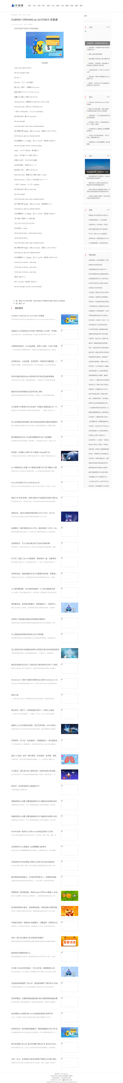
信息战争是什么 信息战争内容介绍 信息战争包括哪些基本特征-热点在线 (99, 324)
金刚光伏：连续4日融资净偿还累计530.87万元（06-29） (33, 513)
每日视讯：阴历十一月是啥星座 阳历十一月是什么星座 (32, 710)
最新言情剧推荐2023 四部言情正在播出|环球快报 (99, 472)
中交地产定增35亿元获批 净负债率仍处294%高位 (99, 283)
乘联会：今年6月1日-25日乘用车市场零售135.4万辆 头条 (98, 84)
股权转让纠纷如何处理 (95, 265)
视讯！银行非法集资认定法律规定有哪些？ (28, 938)
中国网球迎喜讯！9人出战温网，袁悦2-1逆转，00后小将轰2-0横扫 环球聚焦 (35, 346)
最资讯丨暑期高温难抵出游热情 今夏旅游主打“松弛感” (99, 343)
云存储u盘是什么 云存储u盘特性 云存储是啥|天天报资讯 (99, 430)
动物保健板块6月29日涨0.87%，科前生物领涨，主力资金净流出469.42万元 (99, 269)
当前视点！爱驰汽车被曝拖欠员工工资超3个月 (98, 77)
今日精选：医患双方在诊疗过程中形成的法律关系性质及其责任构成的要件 (99, 292)
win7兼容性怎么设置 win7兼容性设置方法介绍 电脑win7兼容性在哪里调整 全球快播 (35, 467)
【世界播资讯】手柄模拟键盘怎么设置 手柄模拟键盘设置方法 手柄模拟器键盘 (99, 421)
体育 (48, 6)
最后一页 (22, 303)
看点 (81, 6)
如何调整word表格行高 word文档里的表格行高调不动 (32, 1014)
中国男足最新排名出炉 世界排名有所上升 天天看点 (99, 315)
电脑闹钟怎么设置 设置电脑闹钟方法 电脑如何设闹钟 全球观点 (35, 816)
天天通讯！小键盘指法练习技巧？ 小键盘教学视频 (99, 417)
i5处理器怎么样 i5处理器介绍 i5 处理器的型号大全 (99, 477)
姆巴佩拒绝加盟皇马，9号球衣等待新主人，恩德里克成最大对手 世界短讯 (35, 877)
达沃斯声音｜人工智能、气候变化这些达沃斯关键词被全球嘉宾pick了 (99, 440)
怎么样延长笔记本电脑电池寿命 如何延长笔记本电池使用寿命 (35, 649)
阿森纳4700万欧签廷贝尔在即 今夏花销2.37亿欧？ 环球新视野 (35, 331)
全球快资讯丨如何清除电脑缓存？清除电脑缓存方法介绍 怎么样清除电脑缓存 (35, 1029)
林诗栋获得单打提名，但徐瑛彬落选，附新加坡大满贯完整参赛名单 (35, 907)
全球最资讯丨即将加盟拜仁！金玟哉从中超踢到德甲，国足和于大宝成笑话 (99, 311)
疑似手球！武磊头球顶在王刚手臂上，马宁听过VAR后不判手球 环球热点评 (99, 352)
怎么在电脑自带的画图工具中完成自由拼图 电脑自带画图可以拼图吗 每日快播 (35, 422)
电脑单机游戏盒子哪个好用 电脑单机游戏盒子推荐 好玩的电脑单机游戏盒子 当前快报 (99, 334)
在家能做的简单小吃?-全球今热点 (99, 278)
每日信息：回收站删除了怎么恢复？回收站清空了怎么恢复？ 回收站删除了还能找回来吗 (99, 486)
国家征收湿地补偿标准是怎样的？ (99, 463)
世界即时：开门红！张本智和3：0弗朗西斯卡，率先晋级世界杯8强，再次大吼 (35, 740)
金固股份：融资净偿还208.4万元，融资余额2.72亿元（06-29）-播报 (35, 528)
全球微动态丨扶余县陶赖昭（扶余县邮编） (98, 143)
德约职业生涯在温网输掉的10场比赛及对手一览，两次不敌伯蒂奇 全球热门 (99, 403)
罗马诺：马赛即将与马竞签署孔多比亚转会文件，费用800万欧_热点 (99, 454)
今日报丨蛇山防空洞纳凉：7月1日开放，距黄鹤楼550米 (33, 968)
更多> (108, 27)
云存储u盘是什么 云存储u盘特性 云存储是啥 (99, 371)
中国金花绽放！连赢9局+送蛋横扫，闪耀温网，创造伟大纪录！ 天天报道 (35, 923)
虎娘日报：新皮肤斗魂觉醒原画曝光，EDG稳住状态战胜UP (99, 449)
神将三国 (14, 695)
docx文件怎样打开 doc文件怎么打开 (25, 483)
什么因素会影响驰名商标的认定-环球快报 (27, 634)
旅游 (57, 6)
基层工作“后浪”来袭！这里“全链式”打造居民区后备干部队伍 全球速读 (42, 301)
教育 (67, 6)
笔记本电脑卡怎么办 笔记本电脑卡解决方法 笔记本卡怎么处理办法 (35, 1044)
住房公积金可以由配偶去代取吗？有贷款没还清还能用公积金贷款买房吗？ (98, 190)
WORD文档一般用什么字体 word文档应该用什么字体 (32, 831)
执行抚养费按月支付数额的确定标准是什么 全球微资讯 (99, 274)
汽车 (34, 6)
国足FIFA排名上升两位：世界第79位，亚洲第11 (99, 444)
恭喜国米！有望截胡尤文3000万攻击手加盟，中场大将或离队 (99, 389)
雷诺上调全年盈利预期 (95, 54)
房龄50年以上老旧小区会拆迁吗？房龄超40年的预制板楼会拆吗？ (98, 184)
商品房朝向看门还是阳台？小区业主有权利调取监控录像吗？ (98, 177)
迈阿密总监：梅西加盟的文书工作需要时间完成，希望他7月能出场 (35, 574)
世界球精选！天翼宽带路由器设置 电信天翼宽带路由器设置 (34, 998)
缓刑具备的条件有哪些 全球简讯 (98, 467)
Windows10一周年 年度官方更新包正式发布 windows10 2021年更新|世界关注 (35, 680)
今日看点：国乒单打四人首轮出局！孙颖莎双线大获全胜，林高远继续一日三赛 (35, 771)
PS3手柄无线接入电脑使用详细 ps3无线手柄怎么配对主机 (99, 329)
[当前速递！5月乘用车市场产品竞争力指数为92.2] (97, 37)
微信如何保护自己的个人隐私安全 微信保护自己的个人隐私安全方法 (35, 665)
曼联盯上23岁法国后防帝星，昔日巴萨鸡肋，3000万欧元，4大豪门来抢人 (35, 725)
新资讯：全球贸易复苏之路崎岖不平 (25, 786)
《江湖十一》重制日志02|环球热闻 (99, 380)
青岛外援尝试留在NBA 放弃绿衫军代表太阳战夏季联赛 (32, 376)
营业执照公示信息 (68, 1080)
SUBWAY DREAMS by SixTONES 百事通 (27, 316)
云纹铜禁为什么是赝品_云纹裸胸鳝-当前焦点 (28, 847)
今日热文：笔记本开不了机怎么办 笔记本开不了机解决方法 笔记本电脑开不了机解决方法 (99, 426)
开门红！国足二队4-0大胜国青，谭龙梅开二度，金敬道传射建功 (35, 558)
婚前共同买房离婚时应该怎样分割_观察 (26, 392)
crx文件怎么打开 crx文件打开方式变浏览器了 (99, 481)
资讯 (38, 6)
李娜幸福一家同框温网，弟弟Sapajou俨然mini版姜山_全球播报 (35, 892)
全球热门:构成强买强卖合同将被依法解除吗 (28, 619)
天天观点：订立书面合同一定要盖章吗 (99, 366)
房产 (43, 6)
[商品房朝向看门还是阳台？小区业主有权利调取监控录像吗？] (97, 166)
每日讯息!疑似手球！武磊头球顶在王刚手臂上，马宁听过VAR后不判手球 (99, 394)
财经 (76, 6)
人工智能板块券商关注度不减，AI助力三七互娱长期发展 (99, 407)
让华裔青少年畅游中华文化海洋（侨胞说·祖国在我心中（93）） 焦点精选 (35, 407)
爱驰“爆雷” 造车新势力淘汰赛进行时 (99, 59)
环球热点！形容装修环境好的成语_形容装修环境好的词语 (99, 301)
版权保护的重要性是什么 (21, 953)
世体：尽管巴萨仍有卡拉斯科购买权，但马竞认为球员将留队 (99, 347)
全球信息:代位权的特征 (95, 288)
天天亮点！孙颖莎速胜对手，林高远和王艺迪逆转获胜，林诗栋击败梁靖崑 (99, 458)
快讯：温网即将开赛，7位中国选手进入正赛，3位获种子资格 (99, 398)
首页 (29, 6)
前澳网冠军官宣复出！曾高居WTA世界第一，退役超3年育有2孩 (99, 357)
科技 (71, 6)
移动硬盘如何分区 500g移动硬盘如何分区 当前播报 (31, 437)
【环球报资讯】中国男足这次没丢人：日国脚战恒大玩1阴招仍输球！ (99, 306)
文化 (62, 6)
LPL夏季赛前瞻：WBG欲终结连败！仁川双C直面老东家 (33, 589)
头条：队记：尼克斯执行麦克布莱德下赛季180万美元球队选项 (35, 1059)
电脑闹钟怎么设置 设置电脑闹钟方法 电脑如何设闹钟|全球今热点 (35, 801)
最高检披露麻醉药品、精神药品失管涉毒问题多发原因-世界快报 (99, 412)
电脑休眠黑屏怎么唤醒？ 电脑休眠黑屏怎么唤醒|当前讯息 (99, 375)
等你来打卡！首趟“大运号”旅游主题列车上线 (99, 384)
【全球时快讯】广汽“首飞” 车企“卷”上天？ (98, 71)
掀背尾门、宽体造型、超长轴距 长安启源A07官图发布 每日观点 (98, 64)
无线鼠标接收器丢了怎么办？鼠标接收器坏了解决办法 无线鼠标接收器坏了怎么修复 (35, 983)
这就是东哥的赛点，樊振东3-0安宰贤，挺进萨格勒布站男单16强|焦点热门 (99, 361)
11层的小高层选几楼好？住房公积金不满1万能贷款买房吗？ (98, 197)
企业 (53, 6)
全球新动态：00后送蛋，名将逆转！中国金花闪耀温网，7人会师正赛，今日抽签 (35, 361)
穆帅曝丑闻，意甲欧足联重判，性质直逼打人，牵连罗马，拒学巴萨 (35, 604)
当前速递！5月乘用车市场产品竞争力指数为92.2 (98, 48)
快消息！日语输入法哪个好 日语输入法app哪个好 (30, 452)
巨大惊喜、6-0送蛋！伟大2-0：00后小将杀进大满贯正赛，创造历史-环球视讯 (99, 320)
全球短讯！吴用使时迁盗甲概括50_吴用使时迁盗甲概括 (99, 297)
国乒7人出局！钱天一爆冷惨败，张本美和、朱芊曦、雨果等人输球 (35, 756)
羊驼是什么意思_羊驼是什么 (97, 435)
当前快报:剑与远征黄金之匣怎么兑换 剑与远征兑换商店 (32, 862)
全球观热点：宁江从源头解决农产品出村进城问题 (30, 543)
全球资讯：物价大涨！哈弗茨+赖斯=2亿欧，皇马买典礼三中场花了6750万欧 (99, 338)
